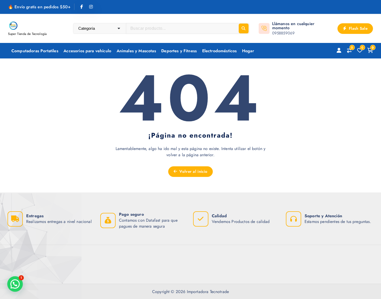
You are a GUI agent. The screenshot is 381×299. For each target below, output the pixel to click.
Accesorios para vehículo (87, 51)
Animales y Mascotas (136, 51)
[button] (15, 284)
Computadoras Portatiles (34, 51)
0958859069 (283, 33)
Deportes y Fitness (179, 51)
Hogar (248, 51)
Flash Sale (358, 28)
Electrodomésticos (219, 51)
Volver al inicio (192, 171)
